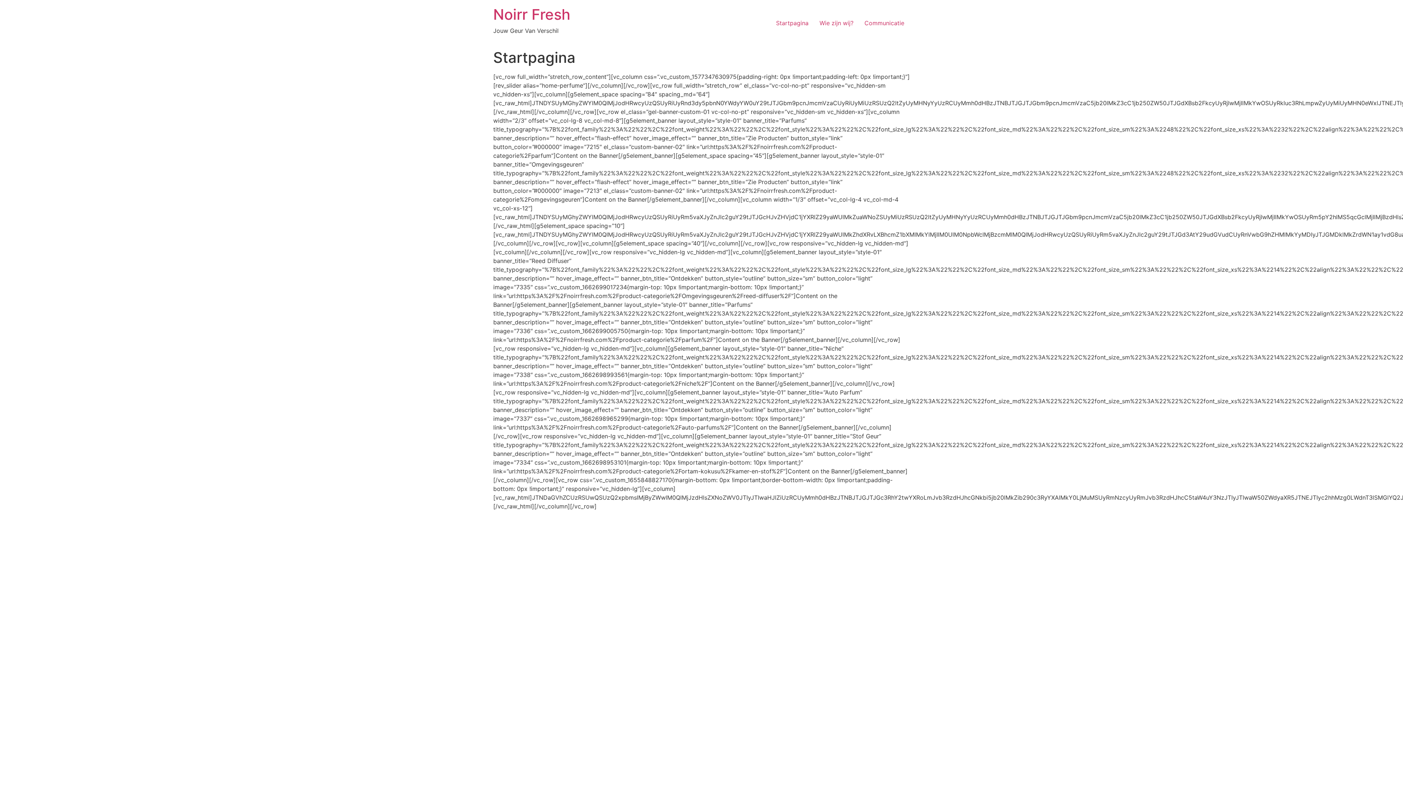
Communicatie (884, 23)
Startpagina (792, 23)
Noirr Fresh (531, 14)
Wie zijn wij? (836, 23)
